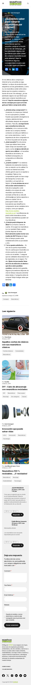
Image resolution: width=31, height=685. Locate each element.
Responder (16, 515)
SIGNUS (10, 645)
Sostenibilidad (7, 481)
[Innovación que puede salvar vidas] (15, 412)
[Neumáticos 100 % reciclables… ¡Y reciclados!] (15, 454)
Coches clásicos (8, 351)
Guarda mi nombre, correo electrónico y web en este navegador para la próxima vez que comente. (15, 617)
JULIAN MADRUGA (18, 488)
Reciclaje (5, 396)
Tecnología (6, 439)
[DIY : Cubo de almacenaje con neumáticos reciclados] (15, 370)
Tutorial (24, 396)
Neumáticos (14, 299)
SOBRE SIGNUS (6, 666)
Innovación (12, 435)
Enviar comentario (12, 625)
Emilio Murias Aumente (19, 521)
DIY (4, 393)
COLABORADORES (7, 669)
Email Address (9, 595)
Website (6, 605)
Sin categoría (15, 396)
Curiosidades (19, 351)
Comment (7, 571)
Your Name (8, 585)
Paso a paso (21, 393)
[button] (3, 3)
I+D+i (4, 435)
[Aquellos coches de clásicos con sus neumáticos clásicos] (15, 325)
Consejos (6, 299)
